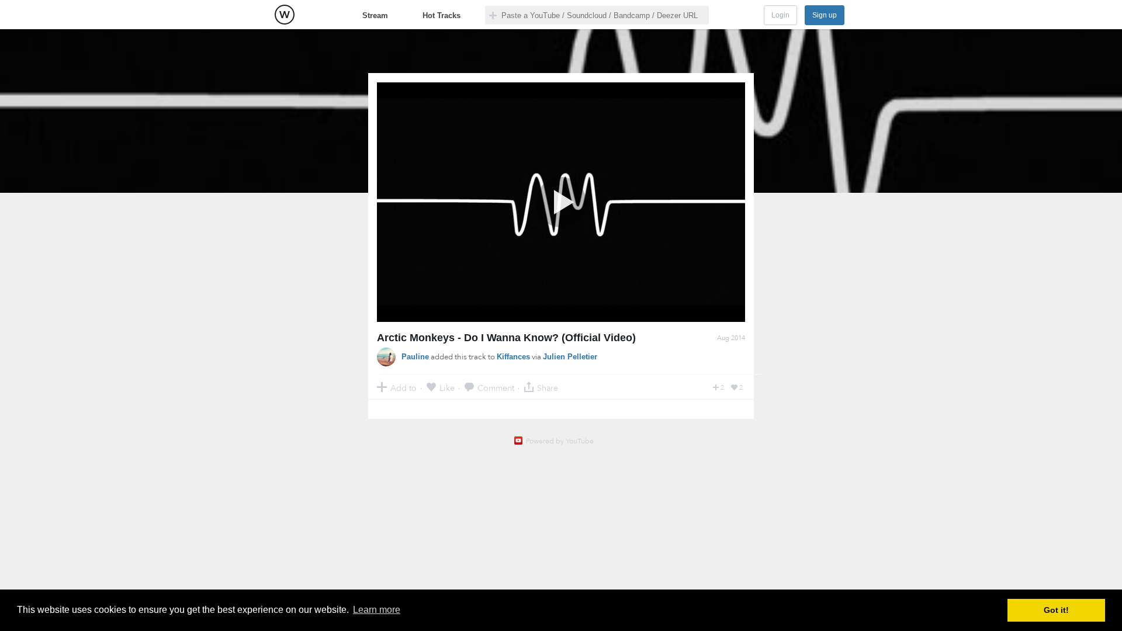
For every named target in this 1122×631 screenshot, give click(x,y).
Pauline (415, 356)
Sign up (824, 15)
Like (447, 388)
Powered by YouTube (560, 441)
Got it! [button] (1056, 610)
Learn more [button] (376, 610)
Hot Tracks (441, 15)
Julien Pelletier (570, 356)
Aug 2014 (731, 338)
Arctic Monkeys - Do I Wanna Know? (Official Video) (506, 338)
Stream (375, 15)
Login (780, 15)
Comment (495, 388)
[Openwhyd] (285, 15)
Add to (403, 388)
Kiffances (513, 356)
